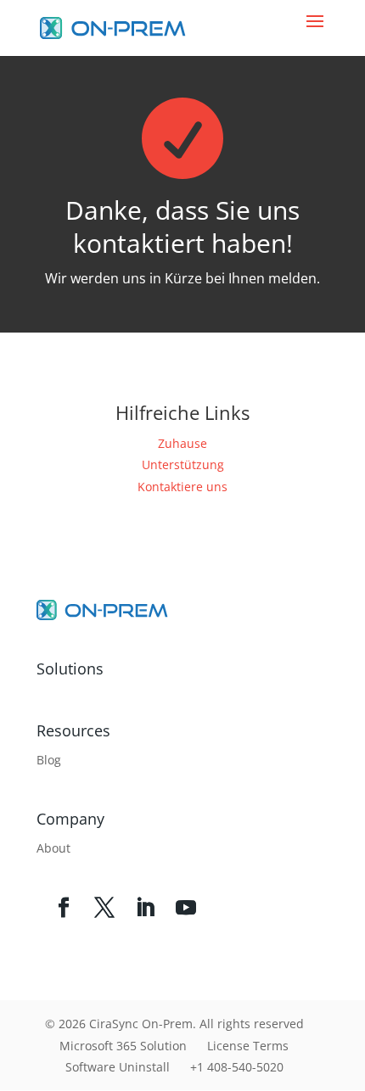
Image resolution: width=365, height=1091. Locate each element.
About (53, 848)
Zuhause (182, 443)
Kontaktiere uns (182, 486)
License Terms (248, 1046)
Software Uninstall (117, 1067)
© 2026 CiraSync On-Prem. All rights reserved (174, 1023)
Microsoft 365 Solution (123, 1046)
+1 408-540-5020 (237, 1067)
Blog (48, 760)
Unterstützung (183, 464)
